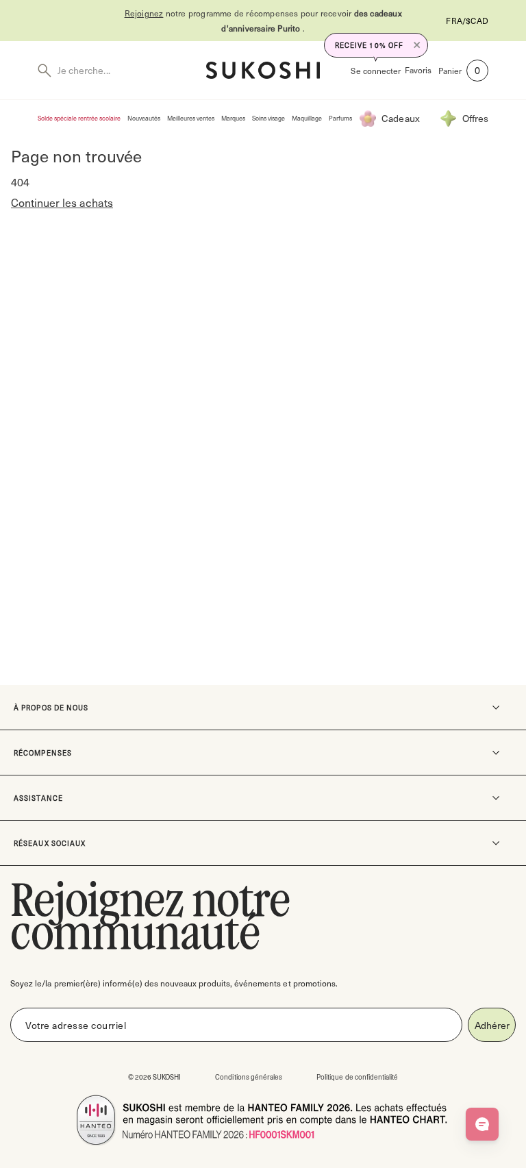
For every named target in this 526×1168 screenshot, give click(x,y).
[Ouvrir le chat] (482, 1124)
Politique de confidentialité (357, 1076)
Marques (233, 118)
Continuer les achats (62, 202)
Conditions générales (248, 1076)
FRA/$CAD (467, 20)
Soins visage (268, 118)
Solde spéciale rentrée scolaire (79, 118)
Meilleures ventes (190, 118)
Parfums (340, 118)
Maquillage (307, 118)
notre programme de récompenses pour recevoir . (263, 20)
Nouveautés (143, 118)
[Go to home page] (263, 70)
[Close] (417, 45)
